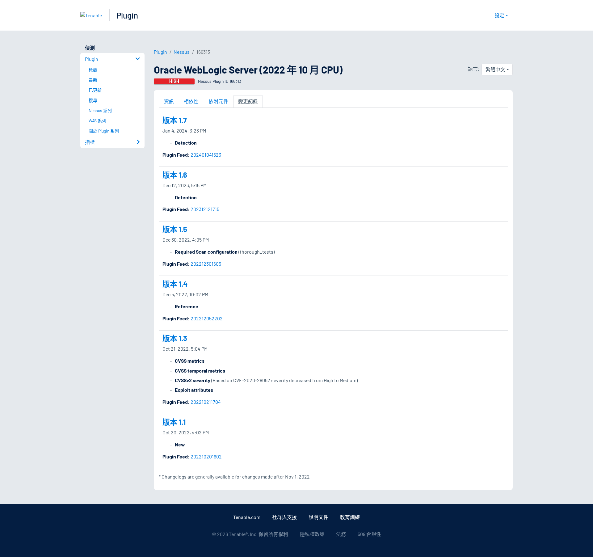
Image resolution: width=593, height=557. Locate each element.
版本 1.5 (174, 229)
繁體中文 (495, 69)
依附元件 (218, 101)
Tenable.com (246, 517)
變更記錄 (248, 101)
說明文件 (318, 517)
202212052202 (207, 318)
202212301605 (206, 264)
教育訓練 (350, 517)
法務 (341, 534)
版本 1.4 (174, 283)
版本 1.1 (174, 421)
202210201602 (206, 456)
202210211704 (206, 402)
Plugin (127, 15)
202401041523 (206, 155)
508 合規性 (369, 534)
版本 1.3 (174, 338)
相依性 (191, 101)
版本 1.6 (174, 174)
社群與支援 (284, 517)
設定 (499, 15)
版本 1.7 (174, 120)
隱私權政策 (312, 534)
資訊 (169, 101)
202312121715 (205, 209)
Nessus (182, 52)
